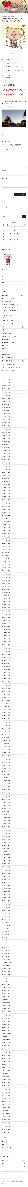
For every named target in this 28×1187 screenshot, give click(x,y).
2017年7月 (4, 715)
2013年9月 (4, 857)
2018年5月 (4, 685)
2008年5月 (4, 1055)
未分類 (5, 134)
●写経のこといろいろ (8, 323)
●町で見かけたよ (6, 342)
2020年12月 (5, 589)
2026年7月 (4, 382)
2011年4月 (4, 947)
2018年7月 (4, 678)
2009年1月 (4, 1030)
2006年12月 (5, 1107)
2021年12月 (5, 552)
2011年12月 (5, 922)
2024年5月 (4, 463)
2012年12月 (5, 885)
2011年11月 (5, 925)
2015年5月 (4, 796)
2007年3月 (4, 1098)
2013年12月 (5, 848)
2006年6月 (4, 1126)
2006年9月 (4, 1116)
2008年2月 (4, 1064)
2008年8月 (4, 1045)
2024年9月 (4, 450)
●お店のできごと (6, 298)
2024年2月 (4, 472)
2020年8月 (4, 601)
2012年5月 (4, 907)
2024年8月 (4, 453)
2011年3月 (4, 950)
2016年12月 (5, 737)
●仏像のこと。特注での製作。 (13, 310)
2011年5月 (4, 944)
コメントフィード (6, 1147)
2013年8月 (4, 860)
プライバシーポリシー (7, 1181)
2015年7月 (4, 789)
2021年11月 (5, 555)
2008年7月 (4, 1049)
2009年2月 (4, 1027)
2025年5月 (4, 426)
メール (4, 178)
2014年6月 (4, 830)
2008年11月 (5, 1036)
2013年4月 (4, 873)
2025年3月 (4, 432)
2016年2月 (4, 768)
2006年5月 (4, 1129)
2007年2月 (4, 1101)
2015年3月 (4, 802)
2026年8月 (4, 379)
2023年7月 (4, 493)
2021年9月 (4, 561)
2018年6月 (4, 682)
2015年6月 (4, 793)
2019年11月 (5, 629)
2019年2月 (4, 657)
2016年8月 (4, 749)
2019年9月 (4, 635)
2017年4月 (4, 725)
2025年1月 (4, 438)
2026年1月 (4, 401)
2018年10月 (5, 669)
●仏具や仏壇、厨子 (14, 315)
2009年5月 (4, 1018)
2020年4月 (4, 614)
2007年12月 (5, 1070)
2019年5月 (4, 648)
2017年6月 (4, 719)
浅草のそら (5, 273)
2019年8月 (4, 638)
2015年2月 (4, 805)
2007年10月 (5, 1076)
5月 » (21, 242)
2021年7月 (4, 567)
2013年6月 (4, 867)
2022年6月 (4, 533)
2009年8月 (4, 1008)
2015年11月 (5, 777)
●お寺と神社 (11, 295)
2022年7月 (4, 530)
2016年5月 (4, 759)
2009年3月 (4, 1024)
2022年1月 (4, 549)
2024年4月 (4, 466)
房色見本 (4, 370)
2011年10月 (5, 928)
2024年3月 (4, 469)
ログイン (4, 1141)
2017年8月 (4, 712)
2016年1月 (4, 771)
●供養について (6, 320)
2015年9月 (4, 783)
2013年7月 (4, 863)
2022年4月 (4, 540)
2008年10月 (5, 1039)
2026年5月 (4, 389)
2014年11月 (5, 814)
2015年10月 (5, 780)
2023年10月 (5, 484)
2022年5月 (4, 537)
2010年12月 (5, 959)
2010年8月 (4, 971)
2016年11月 (5, 740)
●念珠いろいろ (6, 330)
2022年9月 (4, 524)
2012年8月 (4, 897)
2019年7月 (4, 641)
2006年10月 (5, 1113)
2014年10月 (5, 817)
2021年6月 (4, 571)
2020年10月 (5, 595)
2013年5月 (4, 870)
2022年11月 (5, 518)
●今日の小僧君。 (6, 307)
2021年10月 (5, 558)
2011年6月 (4, 941)
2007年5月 (4, 1092)
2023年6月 (4, 496)
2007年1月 (4, 1104)
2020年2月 (4, 620)
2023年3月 (4, 506)
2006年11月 (5, 1110)
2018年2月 (4, 694)
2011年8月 (4, 934)
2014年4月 (4, 836)
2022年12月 (5, 515)
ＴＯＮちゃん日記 (9, 9)
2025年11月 (5, 407)
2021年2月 (4, 583)
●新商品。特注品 (6, 333)
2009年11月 (5, 999)
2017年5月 (4, 722)
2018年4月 (4, 688)
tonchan (13, 16)
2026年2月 (4, 398)
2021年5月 (4, 574)
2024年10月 (5, 447)
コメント (5, 149)
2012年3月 (4, 913)
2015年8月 (4, 786)
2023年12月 (5, 478)
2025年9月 (4, 413)
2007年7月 (4, 1086)
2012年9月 (4, 894)
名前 (4, 170)
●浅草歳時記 (5, 339)
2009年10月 (5, 1002)
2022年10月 (5, 521)
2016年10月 (5, 743)
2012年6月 (4, 904)
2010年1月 (4, 993)
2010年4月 (4, 984)
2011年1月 (4, 956)
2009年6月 (4, 1015)
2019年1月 (4, 660)
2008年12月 (5, 1033)
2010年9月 (4, 968)
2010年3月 (4, 987)
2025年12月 (5, 404)
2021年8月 (4, 564)
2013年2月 (4, 879)
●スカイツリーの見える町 (8, 304)
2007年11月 (5, 1073)
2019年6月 (4, 645)
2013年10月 (5, 854)
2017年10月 (5, 706)
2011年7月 (4, 938)
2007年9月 (4, 1079)
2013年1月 (4, 882)
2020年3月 (4, 617)
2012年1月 (4, 919)
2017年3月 (4, 728)
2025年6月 (4, 422)
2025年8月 (4, 416)
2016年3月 (4, 765)
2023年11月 (5, 481)
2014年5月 (4, 833)
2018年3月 (4, 691)
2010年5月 (4, 981)
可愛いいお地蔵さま (7, 364)
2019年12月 (5, 626)
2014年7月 (4, 827)
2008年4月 (4, 1058)
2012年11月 (5, 888)
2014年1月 (4, 845)
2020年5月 (4, 611)
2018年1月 (4, 697)
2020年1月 (4, 623)
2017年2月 (4, 731)
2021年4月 (4, 577)
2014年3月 (4, 839)
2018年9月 (4, 672)
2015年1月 (4, 808)
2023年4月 (4, 503)
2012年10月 (5, 891)
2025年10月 (5, 410)
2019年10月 (5, 632)
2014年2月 (4, 842)
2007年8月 (4, 1083)
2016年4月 (4, 762)
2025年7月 (4, 419)
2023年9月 (4, 487)
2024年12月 (5, 441)
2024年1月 (4, 475)
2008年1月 (4, 1067)
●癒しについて (6, 345)
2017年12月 (5, 700)
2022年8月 (4, 527)
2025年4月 (4, 429)
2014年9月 (4, 820)
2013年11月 (5, 851)
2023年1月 (4, 512)
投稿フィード (5, 1144)
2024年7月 (4, 456)
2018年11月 (5, 666)
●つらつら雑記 (6, 301)
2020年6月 (4, 607)
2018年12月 (5, 663)
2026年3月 (4, 395)
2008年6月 (4, 1052)
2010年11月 (5, 962)
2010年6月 (4, 978)
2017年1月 (4, 734)
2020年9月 (4, 598)
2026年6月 (4, 385)
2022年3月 (4, 543)
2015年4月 (4, 799)
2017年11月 (5, 703)
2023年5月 (4, 500)
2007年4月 (4, 1095)
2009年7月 (4, 1012)
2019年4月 (4, 651)
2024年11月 (5, 444)
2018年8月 (4, 675)
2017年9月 (4, 709)
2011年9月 (4, 931)
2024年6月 (4, 459)
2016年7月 (4, 752)
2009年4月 (4, 1021)
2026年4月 (4, 392)
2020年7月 (4, 604)
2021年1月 (4, 586)
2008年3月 (4, 1061)
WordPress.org (6, 1150)
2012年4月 (4, 910)
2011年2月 (4, 953)
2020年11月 (5, 592)
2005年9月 (4, 1132)
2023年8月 (4, 490)
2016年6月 (4, 756)
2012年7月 (4, 901)
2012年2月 (4, 916)
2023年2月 (4, 509)
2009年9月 (4, 1005)
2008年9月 (4, 1042)
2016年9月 (4, 746)
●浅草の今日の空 (7, 336)
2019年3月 (4, 654)
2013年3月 (4, 876)
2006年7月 (4, 1123)
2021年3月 (4, 580)
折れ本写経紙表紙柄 (7, 358)
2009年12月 (5, 996)
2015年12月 (5, 774)
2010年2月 (4, 990)
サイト (4, 186)
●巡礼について (12, 327)
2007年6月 (4, 1089)
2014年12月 (5, 811)
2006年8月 (4, 1119)
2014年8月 (4, 823)
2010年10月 (5, 965)
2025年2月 (4, 435)
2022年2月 (4, 546)
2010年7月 (4, 975)
